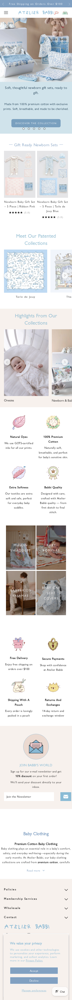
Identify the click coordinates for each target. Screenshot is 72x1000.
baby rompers (51, 547)
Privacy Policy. (34, 960)
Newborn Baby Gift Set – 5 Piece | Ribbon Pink (19, 204)
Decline (34, 980)
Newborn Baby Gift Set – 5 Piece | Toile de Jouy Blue (52, 206)
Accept (34, 971)
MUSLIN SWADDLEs (20, 547)
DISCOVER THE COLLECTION (36, 123)
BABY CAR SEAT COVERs (51, 592)
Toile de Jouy (25, 297)
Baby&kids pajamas (20, 593)
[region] (36, 75)
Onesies (9, 400)
